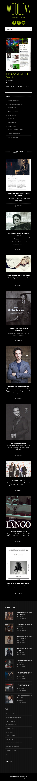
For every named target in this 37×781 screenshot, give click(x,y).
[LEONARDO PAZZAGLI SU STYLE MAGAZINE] (18, 308)
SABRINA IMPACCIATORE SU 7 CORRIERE (24, 637)
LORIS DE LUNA (12, 122)
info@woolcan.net (27, 778)
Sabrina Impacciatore (14, 134)
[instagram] (19, 23)
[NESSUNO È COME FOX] (18, 469)
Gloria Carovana (13, 111)
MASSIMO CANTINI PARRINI (15, 130)
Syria (9, 141)
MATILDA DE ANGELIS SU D (18, 531)
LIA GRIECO (11, 119)
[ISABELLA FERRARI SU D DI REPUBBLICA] (18, 263)
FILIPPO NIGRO (12, 108)
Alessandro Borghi (13, 100)
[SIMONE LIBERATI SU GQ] (18, 422)
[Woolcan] (18, 10)
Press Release (11, 82)
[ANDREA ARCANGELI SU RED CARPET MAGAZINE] (18, 175)
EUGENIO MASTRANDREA (15, 104)
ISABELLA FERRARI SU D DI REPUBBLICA (18, 275)
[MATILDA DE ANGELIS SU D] (18, 512)
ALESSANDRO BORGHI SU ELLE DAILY (24, 697)
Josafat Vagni (12, 115)
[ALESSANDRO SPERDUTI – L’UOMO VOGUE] (18, 221)
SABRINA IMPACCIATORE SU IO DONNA (24, 613)
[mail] (23, 23)
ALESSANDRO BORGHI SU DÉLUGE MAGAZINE (24, 673)
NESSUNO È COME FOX (18, 480)
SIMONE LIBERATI (13, 137)
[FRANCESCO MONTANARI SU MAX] (18, 364)
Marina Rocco (12, 126)
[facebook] (14, 23)
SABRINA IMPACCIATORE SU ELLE (24, 649)
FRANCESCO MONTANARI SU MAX (18, 386)
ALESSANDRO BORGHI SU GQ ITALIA (24, 625)
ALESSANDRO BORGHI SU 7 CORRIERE (24, 661)
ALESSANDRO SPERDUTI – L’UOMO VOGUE (18, 234)
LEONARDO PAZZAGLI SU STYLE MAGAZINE (18, 329)
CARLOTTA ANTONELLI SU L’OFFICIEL (18, 583)
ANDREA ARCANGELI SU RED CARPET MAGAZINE (18, 195)
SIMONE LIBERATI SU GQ (18, 443)
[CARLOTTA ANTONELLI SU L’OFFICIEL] (18, 563)
